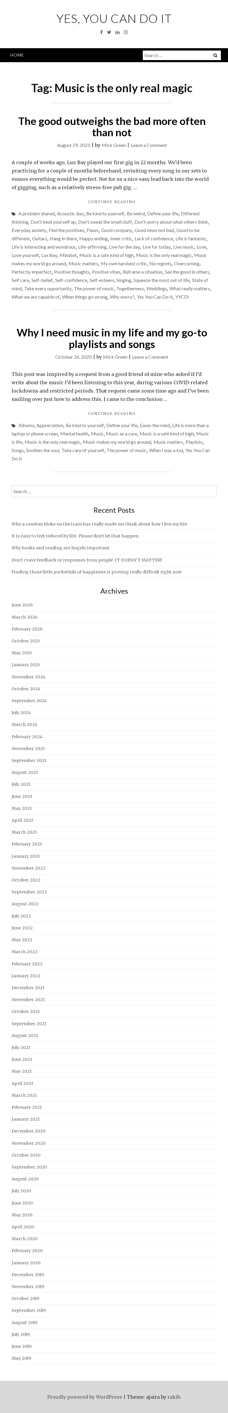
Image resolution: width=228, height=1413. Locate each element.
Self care (20, 280)
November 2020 (28, 1143)
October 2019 (25, 1298)
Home (17, 54)
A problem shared (36, 213)
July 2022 (21, 916)
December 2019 (28, 1274)
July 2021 (21, 1047)
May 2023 (22, 808)
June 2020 (22, 1203)
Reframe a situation (142, 272)
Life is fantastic (190, 238)
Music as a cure (121, 433)
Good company (116, 230)
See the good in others (187, 272)
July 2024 (21, 712)
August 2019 (24, 1322)
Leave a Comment (149, 145)
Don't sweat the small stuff (105, 222)
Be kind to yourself (105, 213)
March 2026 (24, 617)
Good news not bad (154, 230)
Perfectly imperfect (32, 272)
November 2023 (28, 748)
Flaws (93, 230)
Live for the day (124, 247)
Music (97, 433)
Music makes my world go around (117, 442)
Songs (18, 450)
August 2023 (25, 772)
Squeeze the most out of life (162, 280)
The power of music (94, 288)
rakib (173, 1397)
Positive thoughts (72, 272)
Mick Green (114, 145)
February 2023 (27, 844)
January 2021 (26, 1119)
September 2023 (29, 760)
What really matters (190, 288)
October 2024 (26, 688)
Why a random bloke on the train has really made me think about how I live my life (99, 524)
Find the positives (66, 230)
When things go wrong (84, 296)
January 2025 (26, 664)
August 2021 (25, 1035)
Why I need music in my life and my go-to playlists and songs (112, 338)
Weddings (156, 288)
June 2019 (21, 1346)
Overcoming (187, 263)
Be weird (136, 213)
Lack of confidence (153, 238)
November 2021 (28, 999)
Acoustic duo (70, 213)
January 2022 (26, 975)
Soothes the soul (42, 450)
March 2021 (24, 1095)
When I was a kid (166, 450)
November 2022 (28, 868)
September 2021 (29, 1023)
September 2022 (29, 892)
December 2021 (28, 987)
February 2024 (27, 736)
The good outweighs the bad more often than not (112, 127)
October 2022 (26, 880)
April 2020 (23, 1226)
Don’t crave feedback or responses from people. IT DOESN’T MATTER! (87, 560)
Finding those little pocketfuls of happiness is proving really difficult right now (97, 572)
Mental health (74, 433)
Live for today (156, 247)
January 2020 (26, 1262)
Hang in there (63, 238)
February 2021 (27, 1107)
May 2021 (22, 1071)
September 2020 (29, 1167)
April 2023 (22, 820)
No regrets (160, 263)
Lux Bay (49, 255)
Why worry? (122, 296)
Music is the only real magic (164, 255)
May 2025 (22, 652)
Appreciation (50, 425)
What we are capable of (36, 296)
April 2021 (22, 1083)
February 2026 (27, 629)
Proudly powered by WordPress (84, 1397)
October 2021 (26, 1011)
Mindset (68, 255)
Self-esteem (102, 280)
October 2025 (26, 641)
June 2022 (22, 928)
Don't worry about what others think (171, 222)
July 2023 (21, 784)
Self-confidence (71, 280)
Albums (26, 425)
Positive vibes (106, 272)
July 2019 (21, 1334)
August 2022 (25, 904)
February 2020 (27, 1250)
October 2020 (26, 1155)
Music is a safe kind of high (106, 255)
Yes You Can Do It (155, 296)
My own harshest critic (124, 263)
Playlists (194, 442)
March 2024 (24, 724)
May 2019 (21, 1358)
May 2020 (22, 1215)
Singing (123, 280)
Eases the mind (155, 425)
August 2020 (25, 1179)
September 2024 (29, 700)
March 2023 (24, 832)
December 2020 (28, 1131)
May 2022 (22, 939)
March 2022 (24, 951)
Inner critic (121, 238)
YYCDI (182, 296)
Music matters (83, 263)
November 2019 (28, 1286)
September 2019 (29, 1310)
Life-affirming (92, 247)
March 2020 (24, 1238)
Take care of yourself (82, 450)
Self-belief (42, 280)
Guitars (39, 238)
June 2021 (22, 1059)
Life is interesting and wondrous (44, 247)
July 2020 (21, 1191)
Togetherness (130, 288)
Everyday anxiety (29, 230)
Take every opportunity (48, 288)
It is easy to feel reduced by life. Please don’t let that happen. (76, 536)
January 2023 (26, 856)
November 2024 (28, 677)
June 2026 (22, 605)
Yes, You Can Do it (114, 18)
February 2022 (27, 964)
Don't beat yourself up (53, 222)
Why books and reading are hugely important (61, 548)
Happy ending (93, 238)
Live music (183, 247)
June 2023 (22, 796)
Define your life (162, 213)
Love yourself (25, 255)
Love (201, 247)
